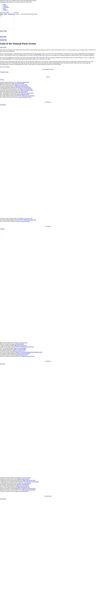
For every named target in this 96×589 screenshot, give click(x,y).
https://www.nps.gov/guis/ (21, 354)
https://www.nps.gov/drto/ (20, 349)
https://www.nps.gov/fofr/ (23, 484)
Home (4, 4)
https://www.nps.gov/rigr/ (23, 94)
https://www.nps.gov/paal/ (27, 93)
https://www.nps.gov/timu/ (28, 356)
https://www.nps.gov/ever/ (19, 350)
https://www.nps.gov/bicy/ (21, 342)
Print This (3, 37)
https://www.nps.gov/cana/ (20, 345)
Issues (4, 8)
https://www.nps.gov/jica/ (23, 487)
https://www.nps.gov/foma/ (23, 353)
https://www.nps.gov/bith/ (21, 85)
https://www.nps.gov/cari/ (26, 218)
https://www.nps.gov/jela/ (30, 219)
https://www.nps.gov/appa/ (23, 479)
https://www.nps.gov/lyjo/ (27, 90)
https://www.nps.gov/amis (23, 82)
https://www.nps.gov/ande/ (24, 477)
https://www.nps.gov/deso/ (20, 348)
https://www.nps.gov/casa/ (27, 346)
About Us (5, 6)
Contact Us (5, 10)
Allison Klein (3, 47)
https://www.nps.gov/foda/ (22, 86)
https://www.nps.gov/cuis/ (25, 483)
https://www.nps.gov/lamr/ (26, 89)
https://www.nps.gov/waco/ (24, 97)
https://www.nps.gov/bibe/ (18, 83)
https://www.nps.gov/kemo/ (29, 488)
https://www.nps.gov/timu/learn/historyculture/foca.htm (29, 352)
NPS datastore (37, 53)
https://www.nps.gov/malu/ (28, 489)
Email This (3, 40)
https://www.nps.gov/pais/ (21, 91)
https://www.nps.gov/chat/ (29, 480)
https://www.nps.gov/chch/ (32, 481)
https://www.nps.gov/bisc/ (18, 344)
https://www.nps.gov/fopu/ (22, 485)
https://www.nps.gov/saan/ (28, 95)
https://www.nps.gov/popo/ (23, 221)
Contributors (6, 7)
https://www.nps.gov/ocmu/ (21, 491)
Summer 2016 (11, 14)
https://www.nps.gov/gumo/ (24, 87)
